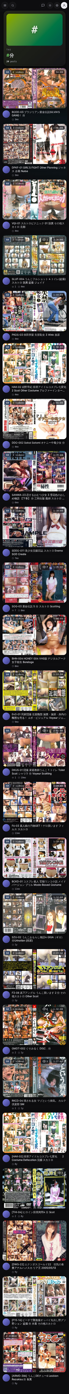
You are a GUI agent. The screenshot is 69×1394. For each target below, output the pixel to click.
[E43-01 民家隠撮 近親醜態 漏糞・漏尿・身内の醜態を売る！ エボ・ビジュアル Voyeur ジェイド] (34, 697)
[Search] (12, 5)
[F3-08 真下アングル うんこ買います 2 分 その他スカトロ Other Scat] (34, 975)
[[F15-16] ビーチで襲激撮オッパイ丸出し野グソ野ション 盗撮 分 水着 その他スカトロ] (34, 1302)
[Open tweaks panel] (57, 5)
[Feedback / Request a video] (43, 5)
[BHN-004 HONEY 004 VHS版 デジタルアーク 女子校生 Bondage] (34, 641)
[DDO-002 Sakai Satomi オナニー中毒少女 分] (34, 423)
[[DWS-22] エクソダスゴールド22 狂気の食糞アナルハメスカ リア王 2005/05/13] (34, 1247)
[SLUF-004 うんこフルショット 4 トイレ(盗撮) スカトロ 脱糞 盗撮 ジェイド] (34, 261)
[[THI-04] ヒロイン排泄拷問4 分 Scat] (34, 1193)
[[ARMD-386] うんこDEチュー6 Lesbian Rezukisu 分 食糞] (34, 1358)
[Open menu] (4, 5)
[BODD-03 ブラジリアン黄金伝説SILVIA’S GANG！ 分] (34, 94)
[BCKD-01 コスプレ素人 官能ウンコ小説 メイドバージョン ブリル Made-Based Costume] (34, 864)
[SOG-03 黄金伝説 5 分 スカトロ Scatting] (34, 587)
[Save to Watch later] (62, 72)
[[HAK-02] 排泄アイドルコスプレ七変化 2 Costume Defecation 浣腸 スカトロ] (34, 1139)
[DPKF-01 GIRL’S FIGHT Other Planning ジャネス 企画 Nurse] (34, 150)
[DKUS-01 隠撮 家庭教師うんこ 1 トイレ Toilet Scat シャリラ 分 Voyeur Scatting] (34, 752)
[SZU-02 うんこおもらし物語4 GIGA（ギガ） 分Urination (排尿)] (34, 919)
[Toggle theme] (50, 5)
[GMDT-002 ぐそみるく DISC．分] (34, 1029)
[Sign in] (64, 5)
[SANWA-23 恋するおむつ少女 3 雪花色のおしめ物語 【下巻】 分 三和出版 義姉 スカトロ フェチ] (34, 477)
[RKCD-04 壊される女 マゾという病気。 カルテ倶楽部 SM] (34, 1083)
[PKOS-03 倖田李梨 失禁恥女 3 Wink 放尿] (34, 316)
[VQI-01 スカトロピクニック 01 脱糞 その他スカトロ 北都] (34, 206)
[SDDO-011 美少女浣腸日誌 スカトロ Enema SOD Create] (34, 533)
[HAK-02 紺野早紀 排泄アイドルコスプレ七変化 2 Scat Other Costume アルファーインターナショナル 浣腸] (34, 369)
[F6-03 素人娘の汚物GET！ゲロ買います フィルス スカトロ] (34, 808)
